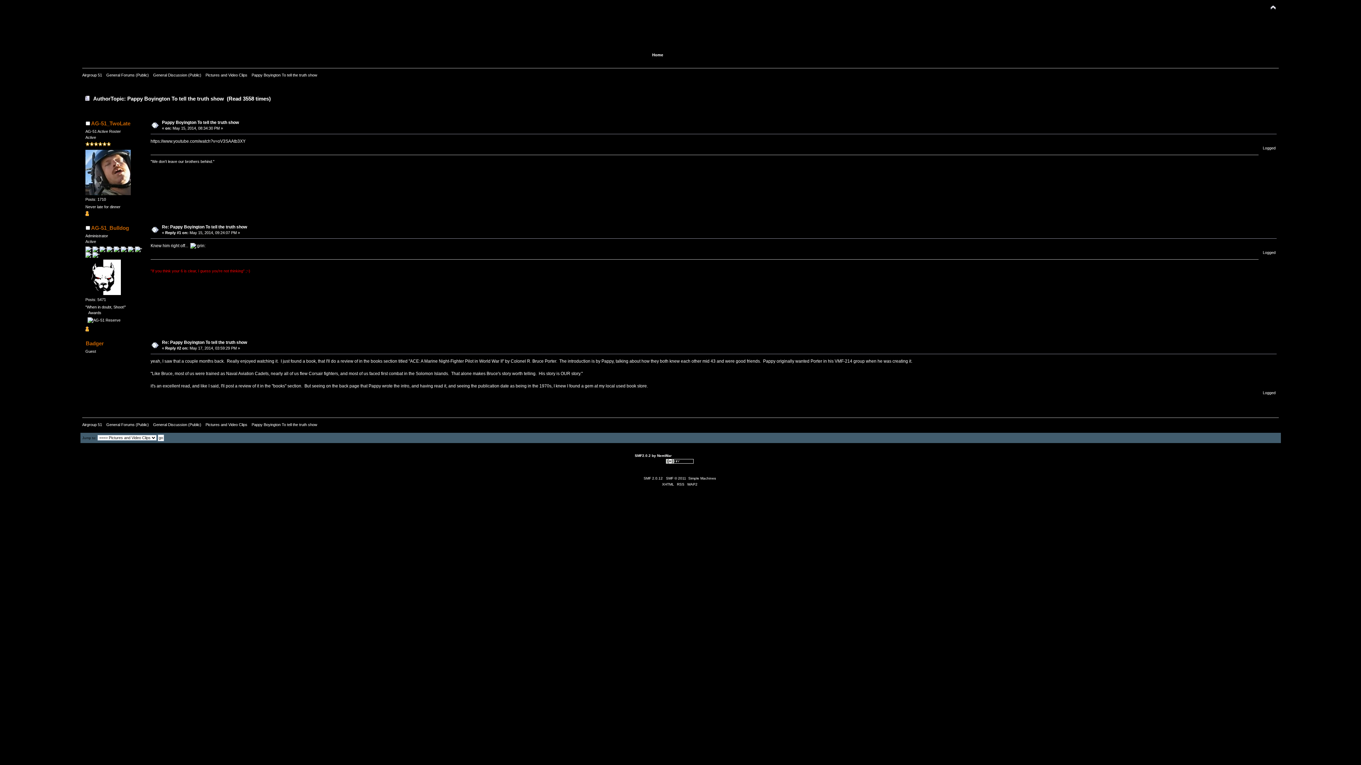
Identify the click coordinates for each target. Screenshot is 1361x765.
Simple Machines (702, 478)
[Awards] (87, 214)
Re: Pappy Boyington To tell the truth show (204, 227)
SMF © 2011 (676, 478)
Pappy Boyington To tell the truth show (200, 122)
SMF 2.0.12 (653, 478)
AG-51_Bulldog (110, 228)
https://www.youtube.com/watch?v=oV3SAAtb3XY (198, 141)
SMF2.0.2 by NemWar (653, 456)
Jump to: (89, 438)
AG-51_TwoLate (110, 123)
